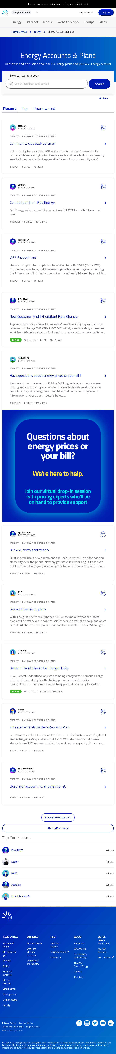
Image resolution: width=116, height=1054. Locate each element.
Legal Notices (32, 1026)
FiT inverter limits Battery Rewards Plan (39, 727)
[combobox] (47, 84)
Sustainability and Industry (80, 956)
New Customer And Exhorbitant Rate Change (44, 316)
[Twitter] (95, 1023)
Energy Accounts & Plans (38, 136)
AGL (37, 12)
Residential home (8, 945)
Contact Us (55, 957)
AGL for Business (102, 950)
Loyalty (6, 1005)
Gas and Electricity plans (28, 609)
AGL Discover (104, 957)
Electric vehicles (7, 982)
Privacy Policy (9, 1022)
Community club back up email (32, 143)
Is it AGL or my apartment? (30, 550)
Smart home (9, 988)
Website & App (68, 22)
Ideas (103, 22)
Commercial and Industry (33, 962)
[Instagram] (87, 1023)
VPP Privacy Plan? (23, 257)
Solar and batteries (7, 973)
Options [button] (103, 98)
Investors (78, 977)
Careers (78, 971)
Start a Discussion (58, 828)
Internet (32, 22)
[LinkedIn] (111, 1023)
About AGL (79, 943)
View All (58, 833)
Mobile (48, 22)
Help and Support (54, 945)
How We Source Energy (81, 964)
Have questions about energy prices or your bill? (45, 375)
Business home (34, 943)
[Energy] (103, 127)
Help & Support (86, 12)
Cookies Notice (26, 1022)
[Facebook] (79, 1023)
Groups (89, 22)
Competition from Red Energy (32, 202)
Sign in (106, 12)
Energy (16, 22)
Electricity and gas (9, 954)
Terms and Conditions (12, 1026)
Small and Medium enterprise (32, 952)
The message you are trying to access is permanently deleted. (58, 4)
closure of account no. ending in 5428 (38, 786)
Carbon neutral (10, 999)
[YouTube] (103, 1023)
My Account (104, 943)
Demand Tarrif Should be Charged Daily (39, 668)
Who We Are (80, 948)
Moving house (10, 994)
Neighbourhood (21, 12)
